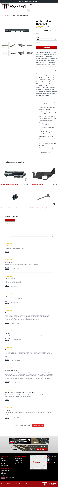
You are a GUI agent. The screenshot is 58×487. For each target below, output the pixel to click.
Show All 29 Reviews (38, 425)
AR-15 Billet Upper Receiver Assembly (10, 184)
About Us (3, 458)
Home (2, 15)
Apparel (3, 463)
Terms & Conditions (19, 460)
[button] (46, 31)
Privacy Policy (18, 462)
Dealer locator (47, 5)
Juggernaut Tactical (13, 483)
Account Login (18, 458)
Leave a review (10, 220)
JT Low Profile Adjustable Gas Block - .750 (11, 208)
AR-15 (8, 15)
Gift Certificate (4, 465)
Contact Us (3, 460)
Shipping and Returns (20, 463)
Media (2, 462)
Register (42, 7)
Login (54, 5)
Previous (16, 425)
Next (29, 425)
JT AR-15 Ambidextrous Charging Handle (40, 208)
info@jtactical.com (5, 470)
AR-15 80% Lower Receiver (36, 184)
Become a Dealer (38, 5)
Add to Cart (47, 47)
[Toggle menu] (54, 7)
